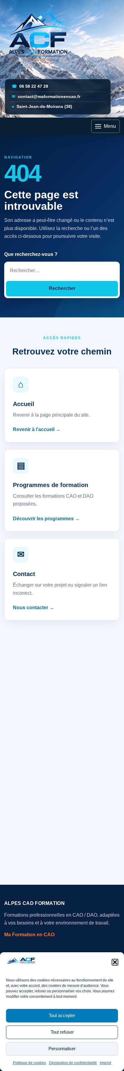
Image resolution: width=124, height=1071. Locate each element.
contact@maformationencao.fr (46, 96)
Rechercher (62, 288)
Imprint (105, 1063)
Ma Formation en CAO (29, 934)
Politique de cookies (29, 1063)
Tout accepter (62, 1015)
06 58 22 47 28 (30, 86)
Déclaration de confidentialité (73, 1063)
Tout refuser (62, 1032)
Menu (110, 126)
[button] (115, 962)
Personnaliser (62, 1048)
